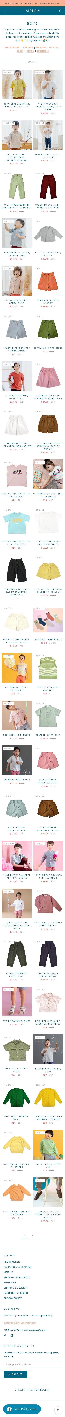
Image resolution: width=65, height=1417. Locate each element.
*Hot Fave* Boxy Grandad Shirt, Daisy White (48, 106)
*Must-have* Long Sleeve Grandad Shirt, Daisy (16, 925)
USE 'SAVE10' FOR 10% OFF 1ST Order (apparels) (32, 3)
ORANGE (41, 47)
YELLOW (54, 47)
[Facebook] (5, 1335)
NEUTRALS (43, 51)
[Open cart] (60, 10)
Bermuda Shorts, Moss (48, 348)
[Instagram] (12, 1335)
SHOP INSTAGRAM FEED (17, 1277)
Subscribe (15, 1374)
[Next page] (40, 1235)
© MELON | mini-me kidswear (32, 1390)
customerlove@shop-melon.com (20, 1322)
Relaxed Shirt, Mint (48, 735)
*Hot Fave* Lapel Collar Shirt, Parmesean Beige (16, 157)
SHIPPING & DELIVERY (16, 1287)
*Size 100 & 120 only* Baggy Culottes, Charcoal (17, 592)
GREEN (30, 51)
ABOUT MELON (12, 1261)
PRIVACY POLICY (13, 1298)
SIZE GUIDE (10, 1282)
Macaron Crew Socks (48, 640)
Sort (31, 62)
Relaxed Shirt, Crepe (16, 735)
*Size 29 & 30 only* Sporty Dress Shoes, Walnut (48, 1214)
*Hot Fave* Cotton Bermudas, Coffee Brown (48, 446)
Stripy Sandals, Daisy (17, 1021)
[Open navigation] (4, 11)
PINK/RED (28, 47)
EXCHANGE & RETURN (16, 1293)
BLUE (20, 51)
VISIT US (8, 1272)
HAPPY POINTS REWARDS (17, 1267)
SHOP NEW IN (12, 47)
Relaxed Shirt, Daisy (17, 780)
